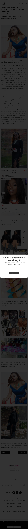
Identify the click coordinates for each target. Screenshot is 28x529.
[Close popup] (26, 253)
